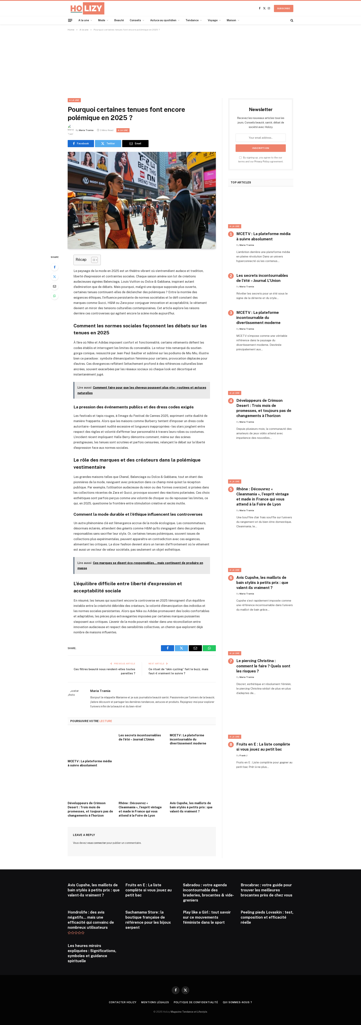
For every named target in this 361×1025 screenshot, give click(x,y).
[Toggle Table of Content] (92, 260)
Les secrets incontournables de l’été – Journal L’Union (140, 737)
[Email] (54, 286)
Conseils (135, 20)
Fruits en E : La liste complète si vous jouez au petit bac (263, 747)
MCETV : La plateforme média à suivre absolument (90, 763)
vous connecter (96, 842)
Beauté (119, 20)
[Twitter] (54, 276)
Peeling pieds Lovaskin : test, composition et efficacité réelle (267, 917)
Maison (231, 20)
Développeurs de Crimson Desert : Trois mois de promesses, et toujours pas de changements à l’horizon (90, 809)
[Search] (291, 20)
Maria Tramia (86, 130)
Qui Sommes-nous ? (237, 1002)
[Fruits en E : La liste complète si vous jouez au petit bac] (260, 720)
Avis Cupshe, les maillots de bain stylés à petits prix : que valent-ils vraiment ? (191, 807)
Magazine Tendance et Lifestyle (189, 1011)
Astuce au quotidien (163, 20)
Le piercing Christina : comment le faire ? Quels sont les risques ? (263, 666)
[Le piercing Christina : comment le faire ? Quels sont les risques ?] (260, 637)
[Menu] (70, 20)
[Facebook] (54, 267)
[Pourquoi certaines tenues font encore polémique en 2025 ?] (142, 200)
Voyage (213, 20)
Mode (101, 20)
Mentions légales (155, 1002)
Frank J (243, 755)
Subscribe (283, 8)
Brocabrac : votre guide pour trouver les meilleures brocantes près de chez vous (266, 890)
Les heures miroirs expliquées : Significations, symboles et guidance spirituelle (92, 953)
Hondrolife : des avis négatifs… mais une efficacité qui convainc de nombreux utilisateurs (91, 920)
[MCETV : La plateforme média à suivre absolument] (91, 743)
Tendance (192, 20)
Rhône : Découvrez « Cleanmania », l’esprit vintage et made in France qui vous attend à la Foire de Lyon (140, 809)
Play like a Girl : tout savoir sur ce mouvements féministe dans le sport (207, 917)
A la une (83, 20)
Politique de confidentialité (196, 1002)
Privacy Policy (262, 161)
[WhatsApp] (54, 296)
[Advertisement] (180, 64)
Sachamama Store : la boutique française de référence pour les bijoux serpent (148, 920)
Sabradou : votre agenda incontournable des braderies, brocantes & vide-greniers (208, 893)
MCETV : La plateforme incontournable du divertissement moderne (188, 739)
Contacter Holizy (123, 1002)
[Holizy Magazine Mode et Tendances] (86, 8)
